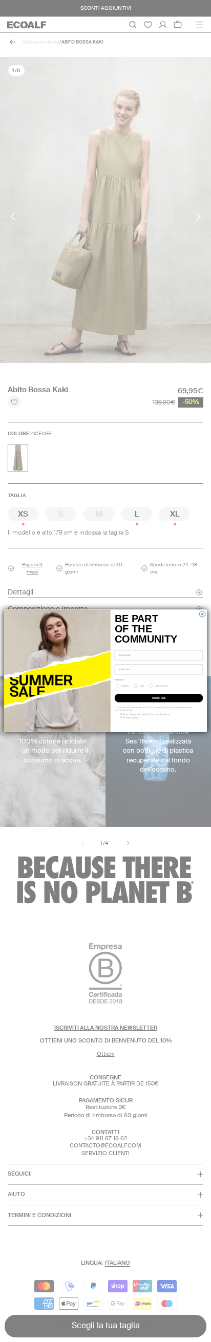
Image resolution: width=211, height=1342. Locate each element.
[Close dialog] (202, 614)
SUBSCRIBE (159, 698)
